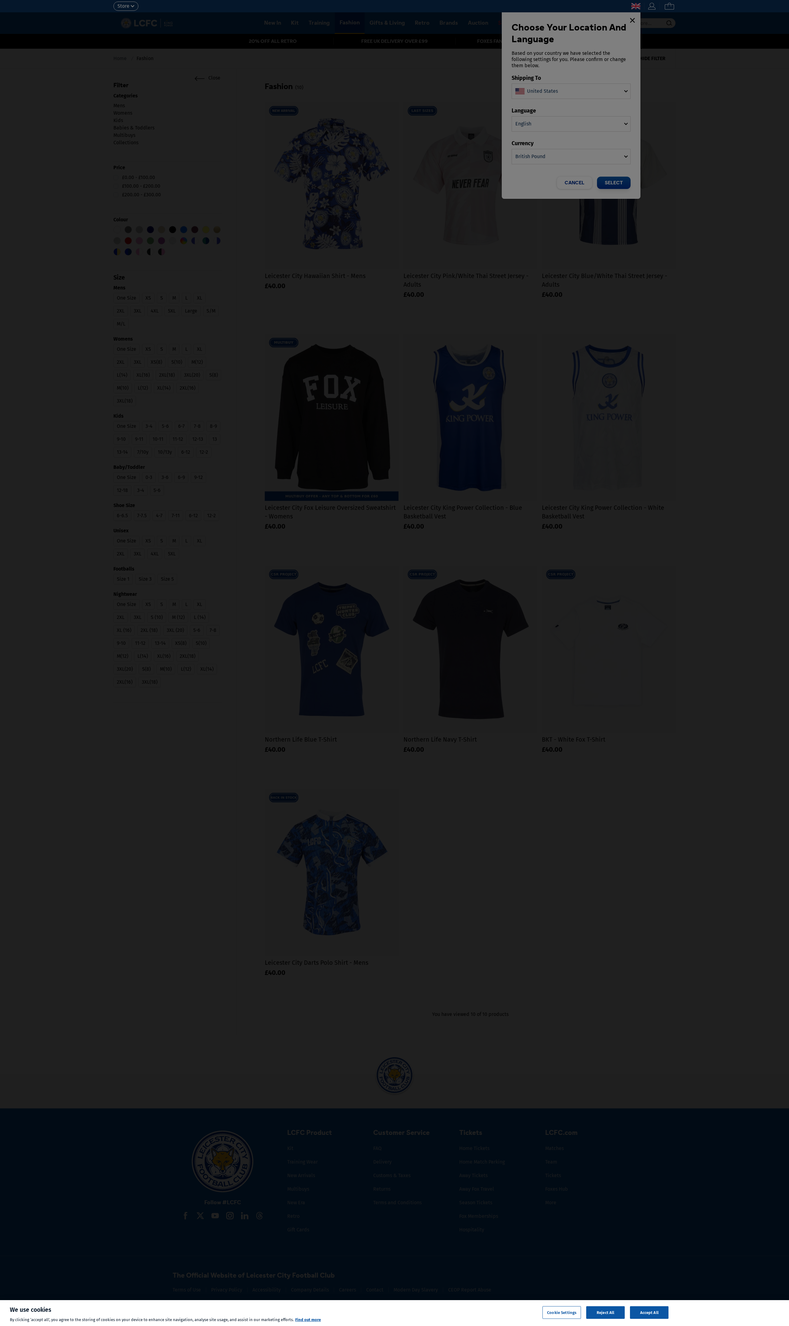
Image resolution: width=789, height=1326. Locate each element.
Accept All (649, 1312)
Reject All (605, 1312)
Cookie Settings (561, 1312)
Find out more (308, 1319)
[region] (394, 1313)
